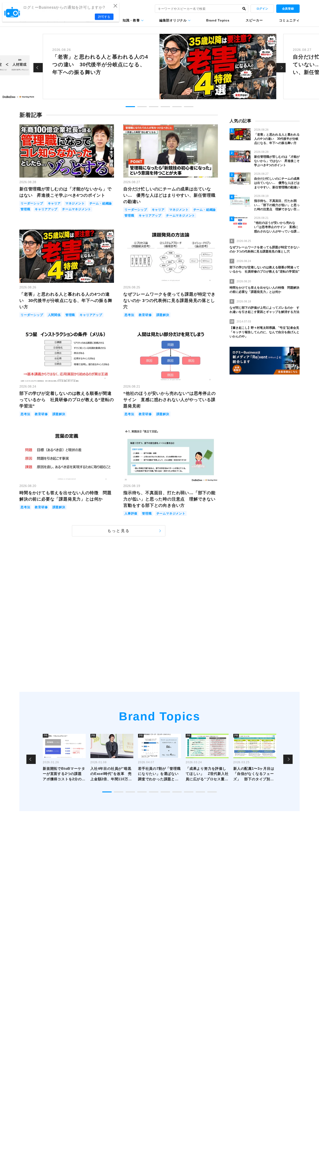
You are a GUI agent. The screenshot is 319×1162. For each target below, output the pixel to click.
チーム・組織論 (100, 203)
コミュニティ (289, 20)
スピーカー (254, 20)
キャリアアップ (46, 209)
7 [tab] (177, 791)
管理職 (25, 209)
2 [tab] (142, 106)
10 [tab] (212, 791)
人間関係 (54, 315)
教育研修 (145, 315)
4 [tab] (165, 106)
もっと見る (118, 531)
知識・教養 (131, 20)
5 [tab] (177, 106)
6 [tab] (188, 106)
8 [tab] (188, 791)
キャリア (54, 203)
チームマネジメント (76, 209)
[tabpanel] (159, 66)
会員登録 (288, 8)
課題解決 (162, 315)
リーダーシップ (32, 203)
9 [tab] (200, 791)
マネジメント (75, 203)
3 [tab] (153, 106)
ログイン (262, 8)
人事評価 (130, 513)
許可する (104, 16)
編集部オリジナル (173, 20)
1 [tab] (130, 106)
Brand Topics (217, 20)
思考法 (129, 315)
